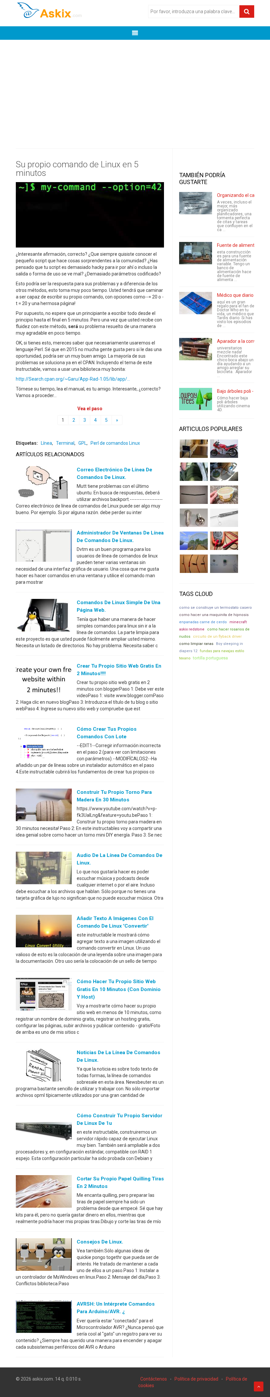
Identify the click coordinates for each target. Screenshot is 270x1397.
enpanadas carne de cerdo (203, 622)
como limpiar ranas (196, 644)
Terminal (65, 443)
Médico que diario (235, 295)
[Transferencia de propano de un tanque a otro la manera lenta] (224, 472)
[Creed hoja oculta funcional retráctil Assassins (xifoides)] (224, 518)
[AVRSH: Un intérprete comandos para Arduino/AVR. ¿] (44, 1318)
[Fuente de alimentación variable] (195, 253)
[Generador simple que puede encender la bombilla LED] (224, 564)
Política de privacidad (196, 1379)
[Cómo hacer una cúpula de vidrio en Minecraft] (193, 541)
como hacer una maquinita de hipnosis (214, 615)
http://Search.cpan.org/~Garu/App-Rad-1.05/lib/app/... (73, 379)
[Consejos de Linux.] (44, 1256)
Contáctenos (153, 1379)
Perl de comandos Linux (115, 443)
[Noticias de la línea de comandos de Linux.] (44, 1066)
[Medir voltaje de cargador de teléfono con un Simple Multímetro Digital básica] (224, 541)
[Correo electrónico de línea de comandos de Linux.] (44, 483)
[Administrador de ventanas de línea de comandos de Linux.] (44, 547)
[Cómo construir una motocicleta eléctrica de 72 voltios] (224, 449)
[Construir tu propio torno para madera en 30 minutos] (44, 806)
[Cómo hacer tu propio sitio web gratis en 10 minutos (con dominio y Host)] (44, 995)
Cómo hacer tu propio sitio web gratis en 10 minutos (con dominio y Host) (119, 989)
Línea (46, 443)
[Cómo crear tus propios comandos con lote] (44, 743)
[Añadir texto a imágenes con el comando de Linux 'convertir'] (44, 932)
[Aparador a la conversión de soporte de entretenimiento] (195, 349)
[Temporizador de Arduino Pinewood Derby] (193, 449)
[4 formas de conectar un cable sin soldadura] (193, 564)
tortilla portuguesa (210, 657)
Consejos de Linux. (100, 1242)
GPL (82, 443)
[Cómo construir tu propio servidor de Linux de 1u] (44, 1129)
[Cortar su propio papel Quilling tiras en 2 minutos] (44, 1193)
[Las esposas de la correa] (193, 495)
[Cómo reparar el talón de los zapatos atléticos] (193, 472)
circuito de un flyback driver (217, 636)
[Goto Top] (258, 1386)
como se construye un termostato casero (215, 607)
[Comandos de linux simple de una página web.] (44, 616)
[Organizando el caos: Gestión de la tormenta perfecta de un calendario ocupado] (195, 203)
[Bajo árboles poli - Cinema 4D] (195, 399)
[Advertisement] (135, 89)
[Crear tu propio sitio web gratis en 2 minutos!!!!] (44, 679)
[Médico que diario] (195, 303)
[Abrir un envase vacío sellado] (224, 495)
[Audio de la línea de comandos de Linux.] (44, 869)
